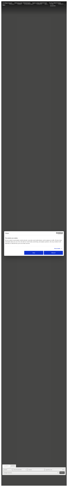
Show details (57, 248)
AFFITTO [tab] (13, 466)
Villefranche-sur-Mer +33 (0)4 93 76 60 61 (22, 3)
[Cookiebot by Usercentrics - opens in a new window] (57, 233)
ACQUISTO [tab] (6, 466)
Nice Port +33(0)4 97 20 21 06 (55, 3)
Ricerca (62, 472)
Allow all (53, 252)
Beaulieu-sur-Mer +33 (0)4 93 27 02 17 (40, 3)
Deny (34, 252)
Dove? (5, 469)
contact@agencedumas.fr (7, 3)
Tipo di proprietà (18, 469)
